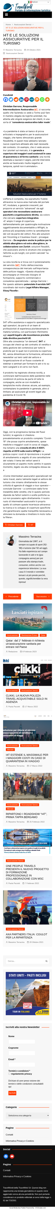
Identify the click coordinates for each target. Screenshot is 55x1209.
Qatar (43, 635)
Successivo (41, 596)
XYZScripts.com (40, 1208)
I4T (32, 525)
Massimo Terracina (14, 50)
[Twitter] (11, 99)
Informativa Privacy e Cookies (20, 1141)
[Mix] (37, 99)
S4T (17, 265)
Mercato (10, 750)
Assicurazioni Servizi (14, 53)
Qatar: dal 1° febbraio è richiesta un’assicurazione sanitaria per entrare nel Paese (25, 643)
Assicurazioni (12, 635)
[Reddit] (16, 99)
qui (9, 1087)
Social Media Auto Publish (17, 1208)
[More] (47, 99)
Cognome (13, 1048)
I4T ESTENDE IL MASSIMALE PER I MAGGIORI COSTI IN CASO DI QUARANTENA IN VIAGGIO (27, 758)
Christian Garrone (15, 525)
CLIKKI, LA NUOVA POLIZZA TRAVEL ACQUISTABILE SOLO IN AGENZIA (26, 698)
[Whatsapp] (42, 99)
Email (11, 1059)
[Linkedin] (21, 99)
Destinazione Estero (29, 635)
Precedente (13, 596)
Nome (11, 1036)
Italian (35, 2)
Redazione (12, 652)
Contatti (9, 1135)
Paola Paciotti (14, 707)
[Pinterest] (26, 99)
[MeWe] (31, 99)
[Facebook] (5, 99)
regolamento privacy (21, 1074)
